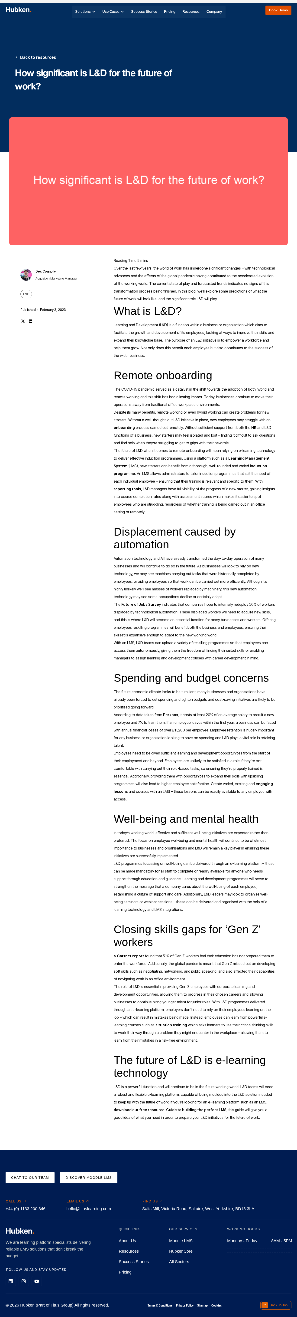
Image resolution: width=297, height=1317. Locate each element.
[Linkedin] (11, 1281)
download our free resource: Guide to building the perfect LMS (170, 1109)
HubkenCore (181, 1251)
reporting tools (127, 489)
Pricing (125, 1272)
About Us (127, 1240)
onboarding (124, 427)
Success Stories (134, 1261)
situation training (171, 1025)
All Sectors (179, 1261)
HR (253, 427)
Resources (129, 1251)
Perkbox (170, 714)
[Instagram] (24, 1281)
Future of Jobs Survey (141, 604)
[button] (23, 321)
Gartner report (130, 956)
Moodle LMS (181, 1240)
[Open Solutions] (93, 11)
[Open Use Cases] (122, 11)
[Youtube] (37, 1281)
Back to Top (278, 1305)
